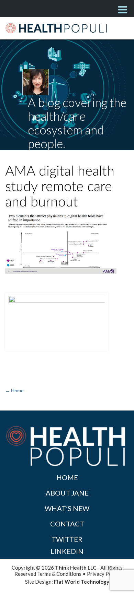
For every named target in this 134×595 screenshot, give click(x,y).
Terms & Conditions (59, 574)
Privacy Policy (103, 574)
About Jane (67, 493)
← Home (14, 390)
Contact (67, 524)
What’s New (67, 508)
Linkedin (67, 551)
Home (67, 477)
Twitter (67, 539)
